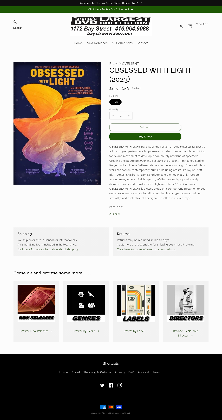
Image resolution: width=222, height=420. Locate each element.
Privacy (120, 372)
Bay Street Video (105, 413)
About (75, 372)
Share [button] (116, 214)
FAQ (131, 372)
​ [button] (17, 27)
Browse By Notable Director (185, 333)
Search (157, 372)
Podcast (143, 372)
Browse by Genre (84, 331)
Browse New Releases (34, 331)
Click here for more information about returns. (146, 249)
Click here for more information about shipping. (48, 249)
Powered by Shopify (122, 413)
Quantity (113, 109)
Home (63, 372)
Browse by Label (133, 331)
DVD (115, 102)
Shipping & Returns (97, 372)
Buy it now (145, 136)
